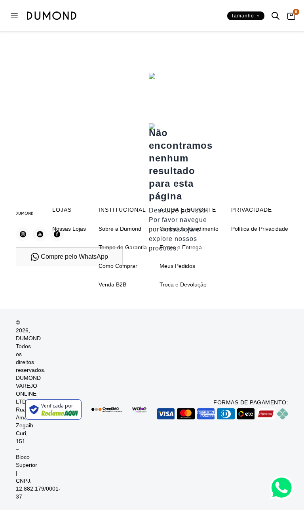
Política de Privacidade (259, 229)
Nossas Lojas (69, 229)
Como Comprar (118, 266)
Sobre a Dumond (120, 229)
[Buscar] (275, 16)
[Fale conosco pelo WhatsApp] (281, 488)
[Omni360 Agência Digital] (106, 410)
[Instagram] (23, 234)
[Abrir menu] (14, 15)
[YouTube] (40, 234)
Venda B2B (112, 284)
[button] (245, 15)
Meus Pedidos (177, 266)
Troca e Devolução (183, 284)
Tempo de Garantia (123, 247)
